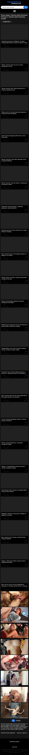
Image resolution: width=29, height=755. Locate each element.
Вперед (18, 720)
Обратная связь (14, 741)
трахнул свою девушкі (8, 733)
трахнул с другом (22, 733)
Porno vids (14, 746)
